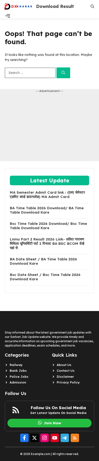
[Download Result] (18, 6)
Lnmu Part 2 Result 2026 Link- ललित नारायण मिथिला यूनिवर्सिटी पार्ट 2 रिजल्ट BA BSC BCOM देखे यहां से (47, 243)
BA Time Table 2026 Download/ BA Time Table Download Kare (47, 210)
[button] (92, 6)
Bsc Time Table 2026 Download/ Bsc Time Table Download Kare (48, 226)
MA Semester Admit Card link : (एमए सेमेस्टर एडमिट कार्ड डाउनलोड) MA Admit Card (47, 194)
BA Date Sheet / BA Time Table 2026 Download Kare (43, 261)
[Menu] (7, 16)
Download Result (55, 6)
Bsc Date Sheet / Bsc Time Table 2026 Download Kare (45, 277)
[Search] (63, 72)
